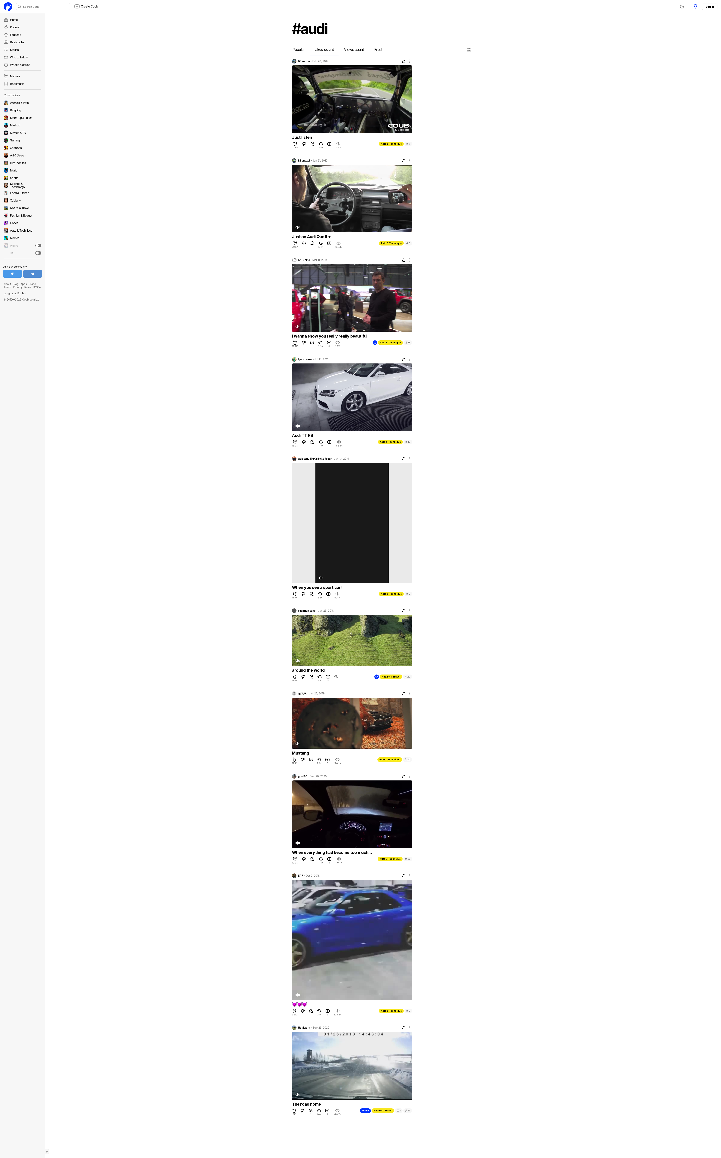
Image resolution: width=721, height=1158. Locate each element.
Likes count (324, 49)
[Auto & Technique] (22, 230)
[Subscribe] (38, 245)
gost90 (302, 776)
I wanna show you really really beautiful (329, 336)
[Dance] (22, 223)
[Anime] (22, 245)
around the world (308, 670)
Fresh (378, 49)
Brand (32, 284)
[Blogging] (22, 110)
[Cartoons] (22, 148)
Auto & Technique (391, 143)
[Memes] (22, 238)
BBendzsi (304, 61)
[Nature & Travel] (22, 208)
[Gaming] (22, 140)
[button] (469, 49)
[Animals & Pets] (22, 103)
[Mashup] (22, 125)
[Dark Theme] (682, 7)
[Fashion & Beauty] (22, 215)
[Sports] (22, 178)
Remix (365, 1110)
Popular (15, 27)
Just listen (302, 137)
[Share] (404, 61)
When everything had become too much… (332, 852)
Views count (354, 49)
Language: (15, 293)
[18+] (38, 253)
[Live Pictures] (22, 163)
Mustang (300, 753)
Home (14, 20)
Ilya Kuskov (305, 359)
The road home (306, 1104)
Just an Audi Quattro (312, 236)
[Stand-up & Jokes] (22, 118)
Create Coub (89, 6)
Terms (7, 287)
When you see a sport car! (317, 587)
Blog (16, 284)
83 (407, 1110)
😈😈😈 (299, 1004)
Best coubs (17, 42)
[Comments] (312, 144)
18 (407, 441)
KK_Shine (304, 260)
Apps (23, 284)
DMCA (37, 287)
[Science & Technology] (22, 185)
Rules (27, 287)
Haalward (304, 1027)
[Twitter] (12, 274)
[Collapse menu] (47, 1151)
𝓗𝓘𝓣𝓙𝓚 (302, 693)
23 (407, 858)
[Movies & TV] (22, 133)
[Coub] (8, 6)
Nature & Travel (391, 676)
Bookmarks (17, 84)
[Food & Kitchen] (22, 193)
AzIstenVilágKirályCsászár (315, 458)
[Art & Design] (22, 155)
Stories (14, 50)
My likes (15, 76)
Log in (710, 6)
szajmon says (306, 610)
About (7, 284)
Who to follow (19, 57)
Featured (15, 35)
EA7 (300, 875)
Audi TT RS (302, 435)
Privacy (18, 287)
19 (407, 342)
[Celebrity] (22, 200)
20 (407, 676)
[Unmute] (297, 227)
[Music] (22, 170)
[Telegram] (32, 274)
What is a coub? (20, 65)
